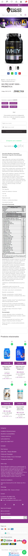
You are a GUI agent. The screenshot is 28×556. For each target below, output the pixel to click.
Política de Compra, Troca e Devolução (11, 457)
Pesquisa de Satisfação (7, 459)
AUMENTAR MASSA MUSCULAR (7, 81)
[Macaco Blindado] (14, 10)
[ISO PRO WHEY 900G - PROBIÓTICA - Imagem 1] (10, 68)
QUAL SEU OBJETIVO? (10, 79)
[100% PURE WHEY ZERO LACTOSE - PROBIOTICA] (20, 359)
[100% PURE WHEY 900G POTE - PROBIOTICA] (7, 360)
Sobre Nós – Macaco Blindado (8, 452)
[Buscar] (21, 15)
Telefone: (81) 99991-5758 (8, 496)
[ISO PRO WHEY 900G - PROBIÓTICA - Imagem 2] (17, 68)
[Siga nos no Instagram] (23, 505)
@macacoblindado (5, 511)
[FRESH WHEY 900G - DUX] (7, 399)
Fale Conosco (4, 449)
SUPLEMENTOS (5, 439)
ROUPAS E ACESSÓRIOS (8, 434)
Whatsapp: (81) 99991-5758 (8, 498)
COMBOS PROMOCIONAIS (8, 431)
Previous (2, 23)
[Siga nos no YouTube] (14, 505)
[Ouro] (2, 540)
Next (26, 22)
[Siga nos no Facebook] (5, 505)
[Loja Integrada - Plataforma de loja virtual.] (13, 553)
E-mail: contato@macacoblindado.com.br (11, 500)
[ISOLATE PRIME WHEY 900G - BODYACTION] (20, 399)
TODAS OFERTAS (6, 436)
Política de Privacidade (7, 454)
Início (4, 79)
